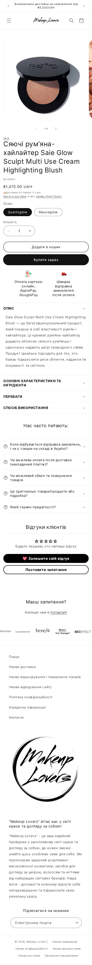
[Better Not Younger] (58, 632)
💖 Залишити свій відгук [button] (46, 558)
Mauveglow (48, 212)
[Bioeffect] (78, 632)
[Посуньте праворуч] (56, 129)
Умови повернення (64, 941)
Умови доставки (22, 667)
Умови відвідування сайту (30, 687)
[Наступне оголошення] (84, 6)
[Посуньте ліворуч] (36, 129)
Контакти (16, 717)
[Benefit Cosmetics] (38, 632)
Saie (6, 138)
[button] (9, 21)
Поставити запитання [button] (46, 569)
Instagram (58, 612)
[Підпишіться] (77, 923)
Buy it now (46, 260)
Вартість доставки (15, 196)
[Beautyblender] (18, 632)
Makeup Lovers (36, 941)
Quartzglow (17, 212)
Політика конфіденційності (30, 697)
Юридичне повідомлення (61, 955)
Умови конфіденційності (31, 948)
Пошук (14, 657)
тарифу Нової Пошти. (49, 196)
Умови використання (67, 948)
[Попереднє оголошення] (8, 6)
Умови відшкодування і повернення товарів (45, 677)
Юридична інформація (27, 707)
